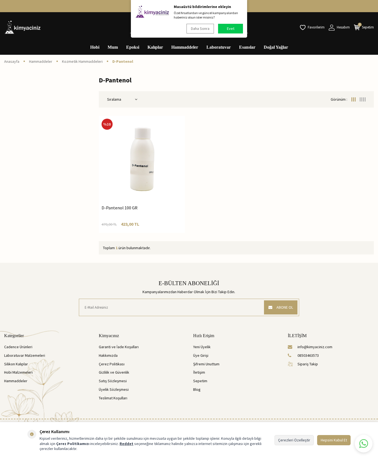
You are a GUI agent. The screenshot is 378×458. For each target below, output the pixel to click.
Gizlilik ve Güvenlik (114, 372)
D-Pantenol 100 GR (120, 207)
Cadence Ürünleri (18, 346)
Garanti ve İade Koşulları (119, 346)
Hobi (94, 47)
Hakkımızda (108, 355)
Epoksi (132, 47)
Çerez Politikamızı (72, 443)
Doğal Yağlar (276, 47)
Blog (197, 389)
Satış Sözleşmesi (113, 380)
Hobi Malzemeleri (18, 372)
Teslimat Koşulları (113, 397)
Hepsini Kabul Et (334, 440)
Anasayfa (11, 61)
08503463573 (308, 355)
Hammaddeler (184, 47)
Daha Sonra (200, 28)
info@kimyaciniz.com (314, 346)
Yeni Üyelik (202, 346)
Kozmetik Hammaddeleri (82, 61)
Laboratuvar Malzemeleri (24, 355)
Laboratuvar (218, 47)
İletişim (199, 372)
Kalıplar (155, 47)
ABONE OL (284, 307)
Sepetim (200, 380)
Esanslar (247, 47)
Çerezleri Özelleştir (294, 440)
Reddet (126, 443)
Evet (230, 28)
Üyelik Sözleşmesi (114, 389)
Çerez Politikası (112, 363)
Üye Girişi (200, 355)
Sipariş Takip (307, 363)
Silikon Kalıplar (16, 363)
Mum (113, 47)
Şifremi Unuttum (206, 363)
